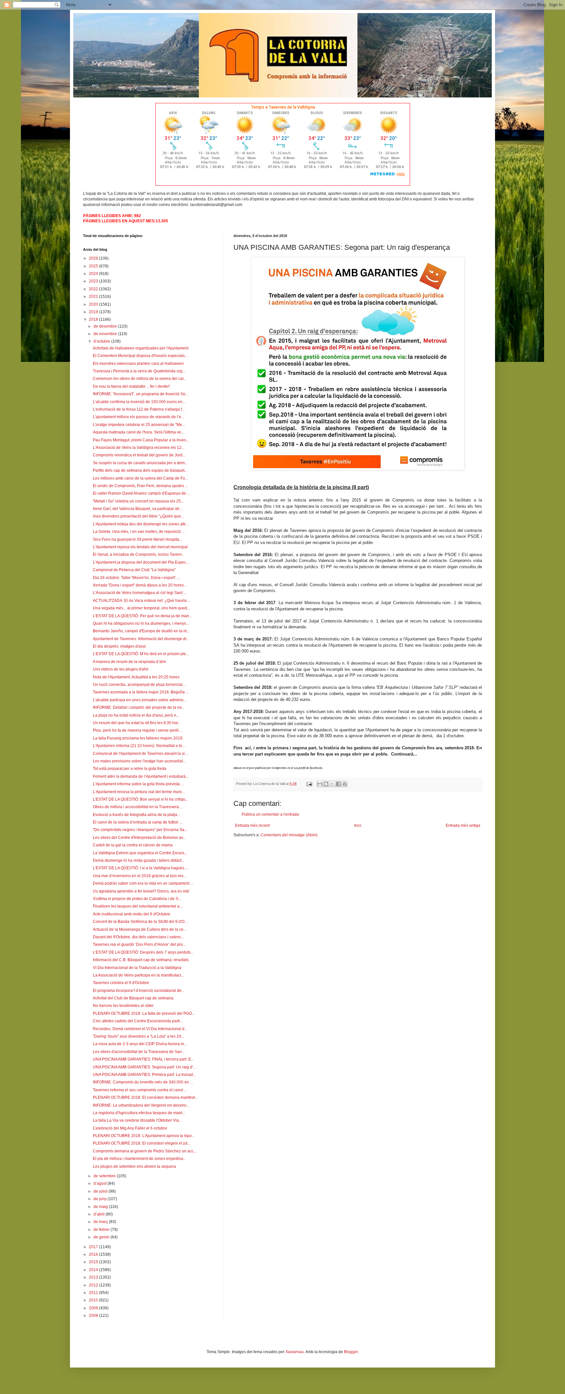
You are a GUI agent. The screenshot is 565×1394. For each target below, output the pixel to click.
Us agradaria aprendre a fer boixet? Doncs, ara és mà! (141, 891)
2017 (94, 1247)
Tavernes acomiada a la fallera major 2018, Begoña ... (141, 692)
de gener (102, 1237)
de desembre (106, 326)
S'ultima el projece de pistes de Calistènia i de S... (137, 898)
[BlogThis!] (326, 784)
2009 (94, 1308)
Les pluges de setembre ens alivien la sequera (134, 1166)
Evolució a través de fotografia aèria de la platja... (136, 814)
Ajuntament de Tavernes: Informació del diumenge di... (141, 639)
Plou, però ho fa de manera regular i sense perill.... (137, 730)
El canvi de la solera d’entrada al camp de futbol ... (137, 822)
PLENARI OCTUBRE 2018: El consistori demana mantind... (145, 1097)
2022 (94, 289)
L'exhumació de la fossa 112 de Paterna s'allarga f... (139, 409)
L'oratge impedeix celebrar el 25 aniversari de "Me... (139, 424)
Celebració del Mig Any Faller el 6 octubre (130, 1128)
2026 (94, 258)
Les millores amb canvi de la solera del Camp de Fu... (140, 478)
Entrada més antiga (463, 825)
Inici (357, 825)
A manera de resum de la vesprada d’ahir (129, 661)
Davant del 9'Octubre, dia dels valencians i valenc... (138, 937)
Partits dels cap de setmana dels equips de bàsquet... (140, 470)
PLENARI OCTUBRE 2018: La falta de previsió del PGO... (144, 1013)
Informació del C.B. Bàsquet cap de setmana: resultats (141, 960)
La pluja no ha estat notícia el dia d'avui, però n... (136, 715)
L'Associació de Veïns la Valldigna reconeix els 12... (138, 447)
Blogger (351, 1352)
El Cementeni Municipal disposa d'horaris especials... (140, 355)
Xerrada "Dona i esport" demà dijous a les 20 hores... (140, 585)
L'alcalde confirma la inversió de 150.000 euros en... (139, 402)
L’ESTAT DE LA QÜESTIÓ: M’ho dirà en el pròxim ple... (141, 654)
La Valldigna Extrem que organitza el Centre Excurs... (140, 853)
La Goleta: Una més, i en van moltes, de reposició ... (139, 531)
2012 (94, 1285)
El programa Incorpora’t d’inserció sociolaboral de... (138, 990)
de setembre (105, 1176)
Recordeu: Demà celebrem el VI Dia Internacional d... (140, 1029)
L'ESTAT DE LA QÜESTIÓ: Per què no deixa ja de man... (142, 616)
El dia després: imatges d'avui (119, 646)
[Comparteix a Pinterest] (344, 784)
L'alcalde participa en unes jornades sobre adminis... (139, 700)
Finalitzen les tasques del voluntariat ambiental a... (137, 906)
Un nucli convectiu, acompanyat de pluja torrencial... (139, 684)
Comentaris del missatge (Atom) (289, 835)
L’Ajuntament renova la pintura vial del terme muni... (139, 792)
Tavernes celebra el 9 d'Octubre (121, 982)
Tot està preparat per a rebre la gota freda (129, 768)
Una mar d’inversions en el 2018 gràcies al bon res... (139, 876)
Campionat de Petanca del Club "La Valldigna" (134, 570)
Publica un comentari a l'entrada (270, 814)
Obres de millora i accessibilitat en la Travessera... (137, 807)
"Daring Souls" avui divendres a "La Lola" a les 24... (138, 1036)
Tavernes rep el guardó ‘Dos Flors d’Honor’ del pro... (139, 944)
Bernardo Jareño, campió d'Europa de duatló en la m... (141, 631)
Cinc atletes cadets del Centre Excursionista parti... (138, 1021)
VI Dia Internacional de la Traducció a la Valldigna (137, 967)
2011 (94, 1292)
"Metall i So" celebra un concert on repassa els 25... (138, 501)
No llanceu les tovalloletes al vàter (123, 1005)
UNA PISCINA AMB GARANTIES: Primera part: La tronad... (144, 1074)
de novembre (106, 334)
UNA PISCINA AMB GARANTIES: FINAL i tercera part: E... (143, 1059)
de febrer (102, 1229)
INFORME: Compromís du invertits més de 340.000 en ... (143, 1082)
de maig (101, 1206)
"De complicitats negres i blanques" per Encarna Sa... (140, 829)
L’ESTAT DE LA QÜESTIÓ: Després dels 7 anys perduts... (143, 952)
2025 (94, 266)
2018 (94, 319)
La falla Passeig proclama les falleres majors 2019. (138, 738)
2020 (94, 304)
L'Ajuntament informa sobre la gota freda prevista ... (138, 784)
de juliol (101, 1191)
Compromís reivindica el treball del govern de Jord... (139, 455)
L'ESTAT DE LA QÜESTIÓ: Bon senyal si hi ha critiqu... (140, 799)
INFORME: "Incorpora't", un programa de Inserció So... (140, 394)
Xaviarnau (294, 1352)
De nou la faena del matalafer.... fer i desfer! (131, 386)
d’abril (100, 1214)
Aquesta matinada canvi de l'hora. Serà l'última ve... (138, 432)
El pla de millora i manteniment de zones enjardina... (139, 1158)
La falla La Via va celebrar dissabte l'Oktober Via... (137, 1120)
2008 (94, 1315)
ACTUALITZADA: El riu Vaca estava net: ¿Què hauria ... (142, 600)
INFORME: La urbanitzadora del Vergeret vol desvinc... (141, 1105)
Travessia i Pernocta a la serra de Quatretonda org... (139, 371)
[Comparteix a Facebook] (338, 784)
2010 (94, 1300)
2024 (94, 273)
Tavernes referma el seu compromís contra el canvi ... (140, 1090)
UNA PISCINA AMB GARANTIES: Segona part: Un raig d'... (144, 1067)
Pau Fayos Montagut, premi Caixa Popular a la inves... (141, 440)
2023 (94, 281)
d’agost (101, 1183)
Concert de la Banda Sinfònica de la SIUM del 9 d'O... (140, 921)
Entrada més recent (252, 825)
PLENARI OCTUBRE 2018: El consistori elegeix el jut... (141, 1143)
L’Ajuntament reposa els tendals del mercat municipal (140, 547)
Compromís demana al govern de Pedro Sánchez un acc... (145, 1151)
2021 (94, 296)
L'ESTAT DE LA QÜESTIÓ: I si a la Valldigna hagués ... (140, 868)
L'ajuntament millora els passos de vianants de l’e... (138, 417)
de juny (101, 1199)
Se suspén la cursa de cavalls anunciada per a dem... (140, 463)
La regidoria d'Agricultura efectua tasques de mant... (139, 1113)
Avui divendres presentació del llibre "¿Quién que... (138, 516)
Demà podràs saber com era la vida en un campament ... (143, 883)
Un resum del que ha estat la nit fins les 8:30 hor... (137, 723)
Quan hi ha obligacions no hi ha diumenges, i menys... (141, 623)
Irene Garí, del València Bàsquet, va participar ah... (137, 508)
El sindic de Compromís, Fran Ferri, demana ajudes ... (140, 486)
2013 (94, 1277)
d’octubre (102, 341)
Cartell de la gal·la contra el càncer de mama (133, 845)
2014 (94, 1269)
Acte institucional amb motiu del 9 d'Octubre (131, 914)
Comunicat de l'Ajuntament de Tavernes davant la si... (140, 753)
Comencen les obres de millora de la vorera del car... (139, 378)
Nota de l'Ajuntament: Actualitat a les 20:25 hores (136, 677)
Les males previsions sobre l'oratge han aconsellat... (139, 761)
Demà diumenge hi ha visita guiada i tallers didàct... (138, 860)
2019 (94, 312)
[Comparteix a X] (332, 784)
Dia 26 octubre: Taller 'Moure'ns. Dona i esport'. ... (136, 577)
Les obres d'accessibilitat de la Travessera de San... (139, 1051)
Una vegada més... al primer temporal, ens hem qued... (141, 608)
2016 (94, 1254)
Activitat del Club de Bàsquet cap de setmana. (133, 998)
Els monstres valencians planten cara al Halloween (138, 363)
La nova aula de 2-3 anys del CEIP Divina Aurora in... (140, 1044)
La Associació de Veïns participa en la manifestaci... (138, 975)
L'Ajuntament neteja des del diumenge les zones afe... (141, 524)
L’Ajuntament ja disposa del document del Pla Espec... (141, 562)
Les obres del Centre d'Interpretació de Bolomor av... (139, 837)
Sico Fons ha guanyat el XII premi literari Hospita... (137, 539)
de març (101, 1221)
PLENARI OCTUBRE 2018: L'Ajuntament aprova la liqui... (144, 1135)
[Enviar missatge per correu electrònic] (309, 784)
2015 (94, 1262)
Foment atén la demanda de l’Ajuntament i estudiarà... (141, 776)
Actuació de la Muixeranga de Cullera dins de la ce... (139, 929)
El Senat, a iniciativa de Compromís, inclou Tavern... (139, 554)
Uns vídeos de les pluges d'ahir (120, 669)
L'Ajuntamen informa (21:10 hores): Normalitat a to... (139, 745)
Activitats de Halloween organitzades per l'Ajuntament (140, 348)
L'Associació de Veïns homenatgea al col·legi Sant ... (139, 592)
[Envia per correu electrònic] (320, 784)
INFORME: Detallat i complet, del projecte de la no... (139, 707)
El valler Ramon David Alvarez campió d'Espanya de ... (141, 493)
